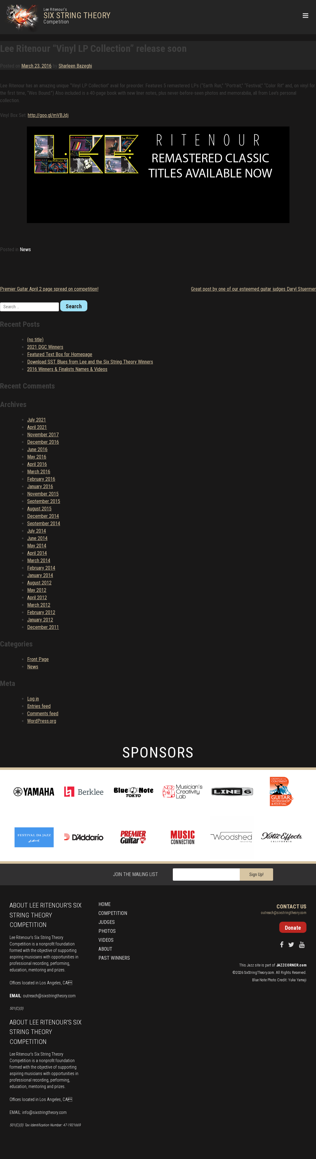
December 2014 (43, 516)
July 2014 (36, 531)
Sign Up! (256, 874)
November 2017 (43, 435)
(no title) (35, 340)
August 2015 (39, 509)
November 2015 (43, 494)
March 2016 (38, 472)
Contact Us (291, 906)
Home (104, 904)
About (105, 949)
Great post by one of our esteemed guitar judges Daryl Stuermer (253, 289)
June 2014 (37, 538)
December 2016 (43, 442)
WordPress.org (41, 721)
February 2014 (41, 568)
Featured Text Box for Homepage (59, 354)
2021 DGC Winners (45, 347)
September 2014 (43, 523)
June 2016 (37, 449)
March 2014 (38, 560)
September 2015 (43, 501)
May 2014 (36, 546)
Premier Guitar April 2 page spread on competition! (49, 289)
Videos (106, 940)
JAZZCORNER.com (291, 965)
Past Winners (114, 958)
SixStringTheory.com (259, 972)
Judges (106, 922)
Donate (293, 927)
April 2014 (37, 553)
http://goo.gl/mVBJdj (48, 115)
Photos (107, 931)
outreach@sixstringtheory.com (49, 995)
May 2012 (36, 590)
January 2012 (40, 620)
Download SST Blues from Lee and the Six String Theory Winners (90, 362)
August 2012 (39, 583)
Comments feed (42, 714)
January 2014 (40, 575)
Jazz (250, 965)
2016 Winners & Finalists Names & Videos (67, 369)
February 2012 (41, 612)
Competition (112, 913)
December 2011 (43, 627)
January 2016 (40, 486)
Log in (33, 699)
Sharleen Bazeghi (75, 66)
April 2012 (37, 597)
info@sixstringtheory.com (44, 1112)
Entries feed (39, 706)
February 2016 (41, 479)
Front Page (38, 659)
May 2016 (36, 457)
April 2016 (37, 464)
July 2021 (36, 420)
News (25, 249)
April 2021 (37, 427)
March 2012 (38, 605)
